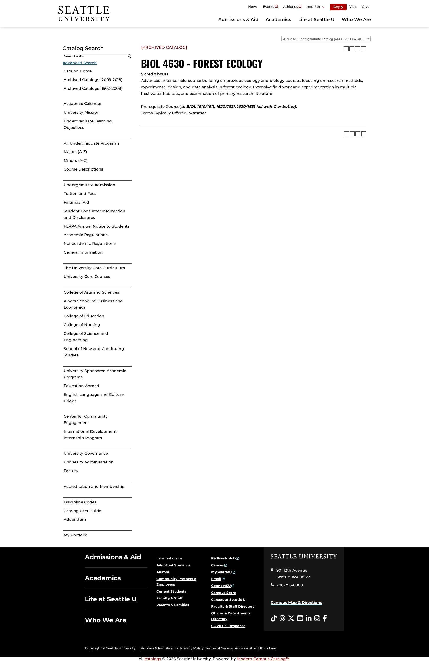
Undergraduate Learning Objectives (88, 124)
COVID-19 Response (228, 626)
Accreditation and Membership (94, 486)
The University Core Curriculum (94, 268)
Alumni (162, 572)
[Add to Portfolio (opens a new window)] (346, 48)
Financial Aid (76, 202)
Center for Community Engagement (86, 419)
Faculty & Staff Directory (232, 606)
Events (268, 6)
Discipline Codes (80, 502)
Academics (278, 19)
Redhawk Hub (223, 558)
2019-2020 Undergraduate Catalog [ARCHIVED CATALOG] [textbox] (325, 39)
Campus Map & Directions (296, 602)
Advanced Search (80, 63)
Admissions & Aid (238, 19)
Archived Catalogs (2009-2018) (93, 79)
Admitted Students (173, 565)
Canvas (217, 565)
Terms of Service (219, 648)
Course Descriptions (83, 169)
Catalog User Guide (82, 511)
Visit (353, 6)
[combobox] (326, 38)
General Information (83, 252)
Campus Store (223, 593)
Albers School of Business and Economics (93, 304)
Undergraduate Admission (89, 185)
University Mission (81, 112)
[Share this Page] (351, 48)
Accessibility (245, 648)
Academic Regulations (86, 234)
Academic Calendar (83, 103)
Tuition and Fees (80, 193)
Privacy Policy (192, 648)
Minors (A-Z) (76, 160)
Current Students (171, 591)
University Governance (86, 453)
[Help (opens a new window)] (363, 48)
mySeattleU (221, 572)
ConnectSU (221, 586)
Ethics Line (267, 648)
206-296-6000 (289, 585)
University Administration (89, 462)
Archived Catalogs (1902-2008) (93, 88)
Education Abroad (81, 386)
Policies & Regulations (159, 648)
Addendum (75, 519)
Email (216, 579)
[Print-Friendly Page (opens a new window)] (357, 48)
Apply (338, 7)
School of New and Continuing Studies (94, 351)
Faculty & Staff (169, 598)
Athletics (290, 6)
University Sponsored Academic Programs (95, 374)
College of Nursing (82, 324)
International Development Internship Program (90, 434)
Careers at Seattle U (228, 599)
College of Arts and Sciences (91, 292)
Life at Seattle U (316, 19)
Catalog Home (78, 71)
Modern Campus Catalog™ (263, 659)
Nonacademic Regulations (90, 243)
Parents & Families (172, 605)
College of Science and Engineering (86, 336)
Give (365, 6)
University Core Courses (87, 276)
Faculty (71, 471)
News (253, 6)
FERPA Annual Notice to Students (97, 226)
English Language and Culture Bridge (94, 397)
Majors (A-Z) (75, 151)
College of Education (84, 316)
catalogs (153, 659)
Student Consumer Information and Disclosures (94, 214)
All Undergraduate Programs (92, 143)
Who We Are (356, 19)
